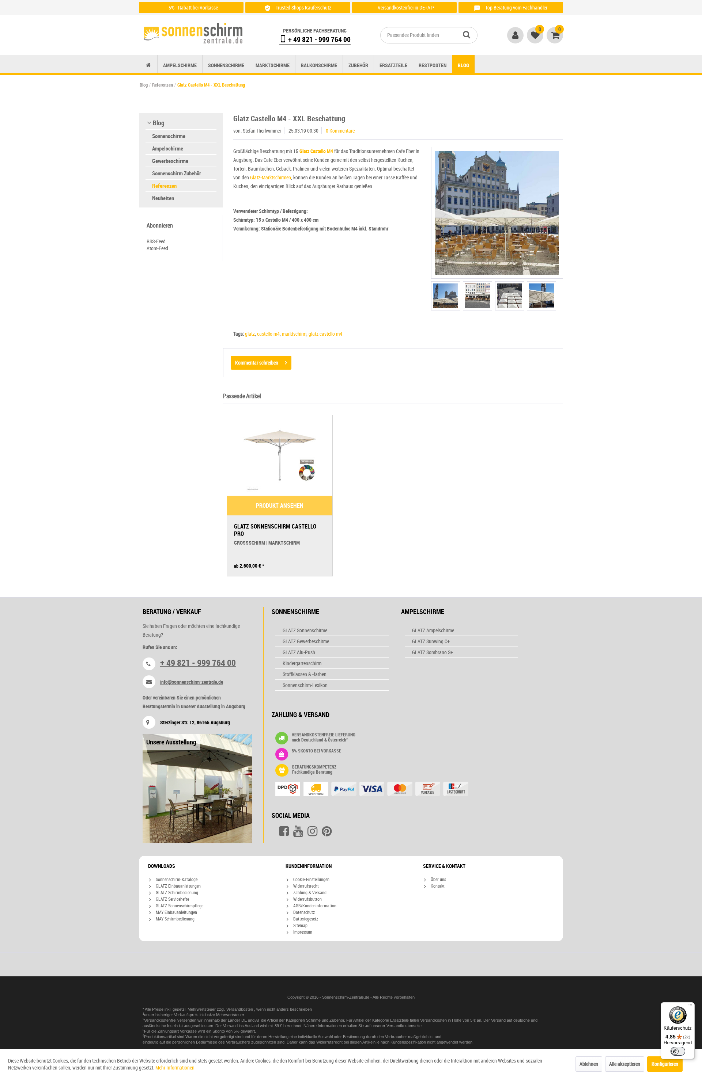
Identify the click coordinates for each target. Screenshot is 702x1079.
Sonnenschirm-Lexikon (305, 685)
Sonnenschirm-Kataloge (176, 879)
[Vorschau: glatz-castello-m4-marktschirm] (445, 295)
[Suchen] (466, 34)
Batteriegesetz (305, 919)
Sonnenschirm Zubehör (176, 173)
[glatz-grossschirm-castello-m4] (497, 213)
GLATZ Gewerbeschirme (306, 641)
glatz (250, 333)
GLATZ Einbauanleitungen (178, 886)
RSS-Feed (156, 241)
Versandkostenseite (404, 1025)
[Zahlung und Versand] (386, 790)
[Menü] (690, 1006)
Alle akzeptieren (624, 1063)
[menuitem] (429, 35)
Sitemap (299, 925)
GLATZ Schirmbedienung (176, 892)
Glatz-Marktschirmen (270, 177)
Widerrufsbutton (307, 899)
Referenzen (164, 185)
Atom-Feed (157, 248)
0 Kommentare (340, 130)
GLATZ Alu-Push (299, 652)
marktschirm (294, 333)
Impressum (302, 932)
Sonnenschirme (168, 136)
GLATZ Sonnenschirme (305, 630)
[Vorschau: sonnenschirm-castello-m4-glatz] (509, 295)
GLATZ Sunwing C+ (431, 641)
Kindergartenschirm (302, 663)
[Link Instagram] (312, 831)
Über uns (438, 879)
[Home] (148, 65)
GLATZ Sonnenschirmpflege (179, 905)
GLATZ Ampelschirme (433, 630)
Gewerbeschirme (170, 160)
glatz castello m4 (325, 333)
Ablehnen (589, 1063)
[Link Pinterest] (327, 831)
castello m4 (268, 333)
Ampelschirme (167, 148)
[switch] (678, 1051)
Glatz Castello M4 (316, 151)
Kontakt (437, 886)
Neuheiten (163, 198)
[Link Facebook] (284, 831)
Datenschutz (303, 912)
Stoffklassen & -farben (305, 674)
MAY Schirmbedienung (175, 919)
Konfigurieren (665, 1063)
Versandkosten (240, 1009)
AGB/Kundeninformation (314, 905)
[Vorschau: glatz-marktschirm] (541, 295)
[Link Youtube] (298, 831)
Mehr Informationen (175, 1067)
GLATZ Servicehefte (172, 899)
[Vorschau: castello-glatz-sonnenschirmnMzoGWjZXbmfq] (477, 295)
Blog (159, 123)
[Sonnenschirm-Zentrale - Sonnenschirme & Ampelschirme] (193, 33)
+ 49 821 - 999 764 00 (319, 39)
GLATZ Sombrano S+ (432, 652)
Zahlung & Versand (309, 892)
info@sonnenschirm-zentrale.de (191, 681)
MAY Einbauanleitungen (176, 912)
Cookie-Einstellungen (310, 879)
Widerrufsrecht (305, 886)
